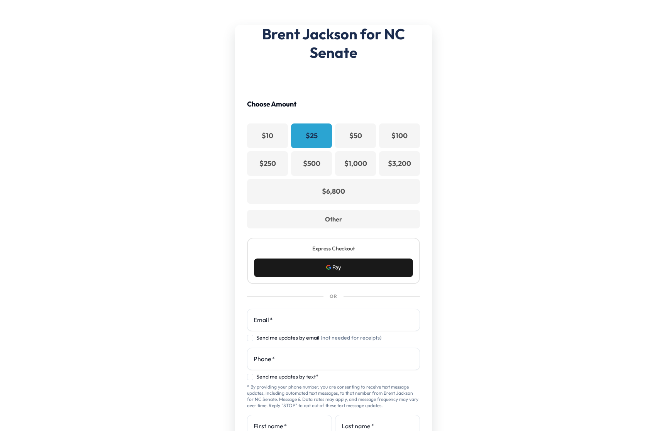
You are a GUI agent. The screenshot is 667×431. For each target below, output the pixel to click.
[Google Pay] (333, 268)
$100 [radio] (399, 135)
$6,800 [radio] (333, 191)
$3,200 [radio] (399, 163)
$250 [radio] (267, 163)
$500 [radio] (311, 163)
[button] (333, 268)
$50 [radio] (355, 135)
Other (333, 219)
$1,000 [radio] (355, 163)
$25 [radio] (312, 135)
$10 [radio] (267, 135)
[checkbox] (250, 338)
